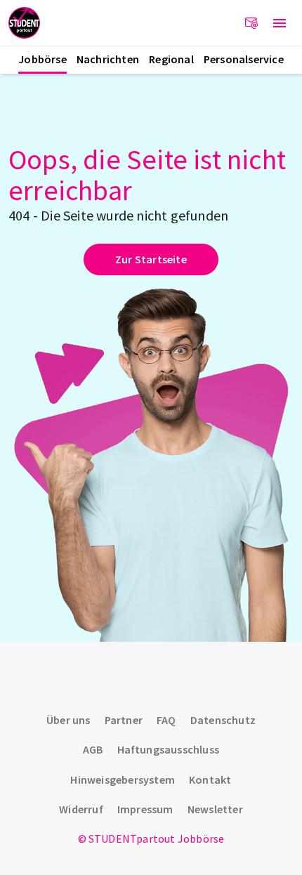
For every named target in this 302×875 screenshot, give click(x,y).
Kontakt (210, 779)
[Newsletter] (251, 23)
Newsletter (215, 809)
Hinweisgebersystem (122, 779)
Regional (171, 59)
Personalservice (244, 59)
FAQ (166, 720)
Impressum (145, 809)
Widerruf (81, 809)
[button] (279, 23)
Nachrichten (108, 59)
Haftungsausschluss (168, 749)
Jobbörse (42, 59)
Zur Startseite (151, 259)
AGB (93, 749)
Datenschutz (223, 720)
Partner (124, 720)
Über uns (68, 720)
